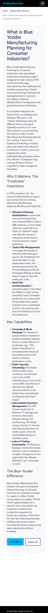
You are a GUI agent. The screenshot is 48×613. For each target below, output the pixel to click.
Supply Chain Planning (19, 10)
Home (5, 10)
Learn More (15, 541)
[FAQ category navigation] (42, 3)
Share (31, 542)
